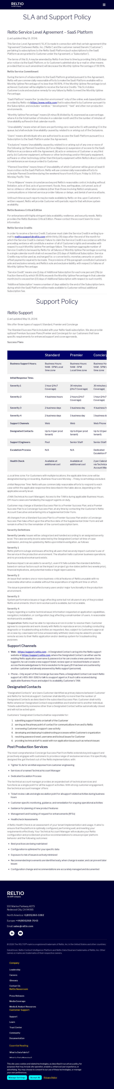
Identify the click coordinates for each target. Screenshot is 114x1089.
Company (14, 963)
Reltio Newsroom (18, 989)
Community (14, 1033)
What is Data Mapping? (20, 1058)
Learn (12, 1022)
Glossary (13, 980)
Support (13, 1016)
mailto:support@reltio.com (30, 236)
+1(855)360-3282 (34, 915)
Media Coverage (17, 1001)
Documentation (16, 1038)
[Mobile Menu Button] (104, 4)
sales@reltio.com (23, 926)
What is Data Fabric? (19, 1052)
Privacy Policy (50, 1077)
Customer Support (19, 1010)
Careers (13, 975)
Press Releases (16, 996)
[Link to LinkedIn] (11, 933)
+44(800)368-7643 (27, 920)
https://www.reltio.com (43, 102)
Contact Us (14, 986)
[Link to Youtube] (20, 933)
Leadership (14, 969)
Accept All (35, 1077)
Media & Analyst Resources (22, 1006)
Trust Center (15, 1027)
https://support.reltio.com (32, 652)
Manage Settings (17, 1077)
